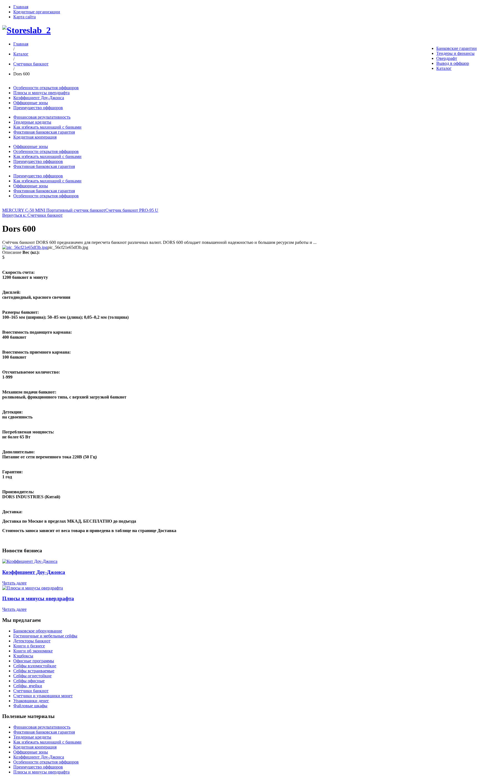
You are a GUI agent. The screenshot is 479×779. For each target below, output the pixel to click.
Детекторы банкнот (31, 640)
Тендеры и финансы (455, 53)
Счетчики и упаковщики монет (43, 695)
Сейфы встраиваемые (33, 670)
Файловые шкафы (30, 705)
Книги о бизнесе (29, 645)
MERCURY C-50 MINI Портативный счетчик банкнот (53, 210)
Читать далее (14, 583)
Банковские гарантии (456, 48)
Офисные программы (33, 660)
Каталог (444, 68)
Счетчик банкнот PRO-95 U (131, 210)
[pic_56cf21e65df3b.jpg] (24, 247)
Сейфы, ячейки (27, 685)
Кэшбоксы (23, 655)
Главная (20, 6)
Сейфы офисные (29, 680)
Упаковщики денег (31, 700)
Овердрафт (446, 58)
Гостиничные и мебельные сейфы (45, 636)
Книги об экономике (33, 650)
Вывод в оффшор (452, 63)
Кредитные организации (36, 11)
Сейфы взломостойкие (34, 665)
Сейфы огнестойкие (32, 675)
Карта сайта (24, 16)
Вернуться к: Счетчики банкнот (32, 215)
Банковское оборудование (37, 631)
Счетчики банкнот (31, 64)
